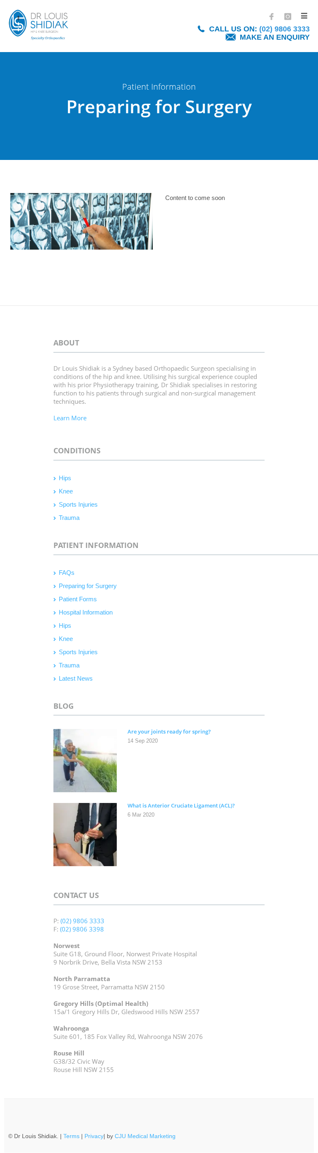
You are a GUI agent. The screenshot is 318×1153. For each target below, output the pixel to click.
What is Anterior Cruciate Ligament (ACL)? (181, 805)
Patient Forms (78, 599)
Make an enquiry (275, 37)
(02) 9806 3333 (284, 29)
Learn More (70, 418)
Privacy (94, 1136)
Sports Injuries (78, 504)
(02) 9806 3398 (82, 929)
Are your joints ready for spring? (169, 731)
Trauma (69, 517)
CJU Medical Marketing (145, 1136)
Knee (66, 491)
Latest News (76, 678)
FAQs (67, 572)
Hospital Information (86, 612)
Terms (71, 1136)
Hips (65, 477)
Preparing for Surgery (88, 585)
